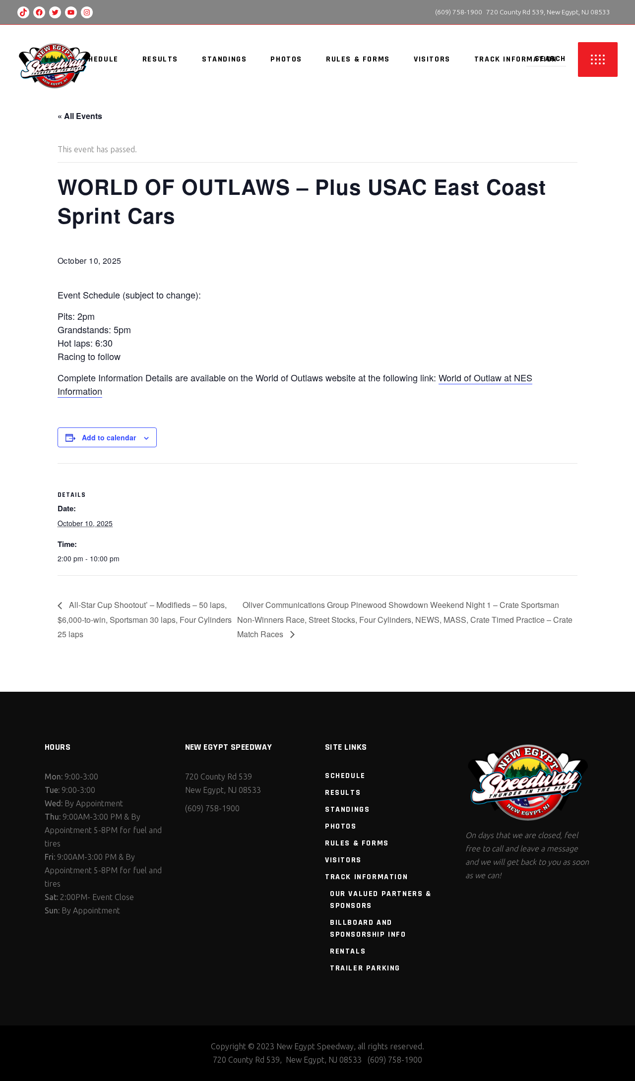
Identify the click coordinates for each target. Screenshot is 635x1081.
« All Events (80, 115)
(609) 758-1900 (458, 12)
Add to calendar (109, 437)
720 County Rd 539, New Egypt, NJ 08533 (548, 12)
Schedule (345, 776)
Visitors (343, 860)
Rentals (348, 951)
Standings (347, 809)
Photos (341, 826)
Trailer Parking (365, 968)
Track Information (366, 877)
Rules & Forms (357, 843)
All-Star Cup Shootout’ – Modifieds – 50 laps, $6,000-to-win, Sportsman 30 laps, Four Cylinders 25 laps (145, 619)
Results (343, 792)
